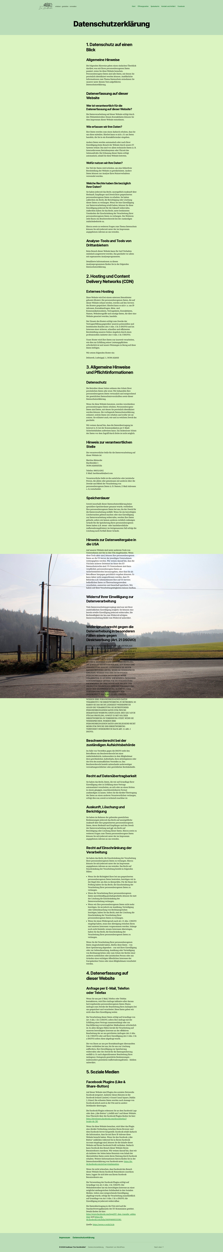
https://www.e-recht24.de (103, 1224)
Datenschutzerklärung (83, 1237)
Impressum (64, 1237)
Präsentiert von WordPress (115, 1247)
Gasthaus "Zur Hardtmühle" (75, 1247)
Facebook (181, 6)
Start (133, 6)
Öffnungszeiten (143, 6)
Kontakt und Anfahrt (168, 6)
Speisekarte (155, 6)
